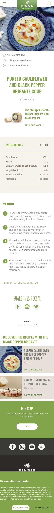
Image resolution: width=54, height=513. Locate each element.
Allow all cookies (20, 507)
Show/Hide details (42, 507)
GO (27, 426)
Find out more (33, 125)
